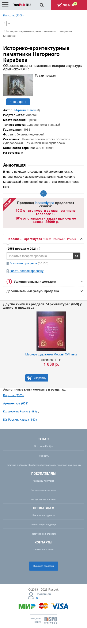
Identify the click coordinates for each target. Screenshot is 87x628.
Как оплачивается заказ (43, 490)
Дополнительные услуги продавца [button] (33, 291)
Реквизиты (43, 455)
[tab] (43, 239)
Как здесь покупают (43, 480)
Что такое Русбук (43, 446)
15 (37, 597)
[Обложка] (18, 95)
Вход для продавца (43, 565)
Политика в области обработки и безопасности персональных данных (43, 465)
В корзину (21, 378)
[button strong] (43, 239)
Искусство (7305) (13, 15)
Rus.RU (21, 5)
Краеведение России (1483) (20, 411)
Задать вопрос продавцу (27, 271)
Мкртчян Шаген (25, 110)
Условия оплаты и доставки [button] (35, 281)
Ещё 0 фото (18, 101)
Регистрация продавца (43, 524)
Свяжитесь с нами (43, 549)
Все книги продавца (24, 263)
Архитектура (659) (15, 403)
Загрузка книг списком (43, 533)
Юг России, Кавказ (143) (20, 419)
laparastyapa (44, 203)
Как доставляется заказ (43, 499)
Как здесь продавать (44, 515)
